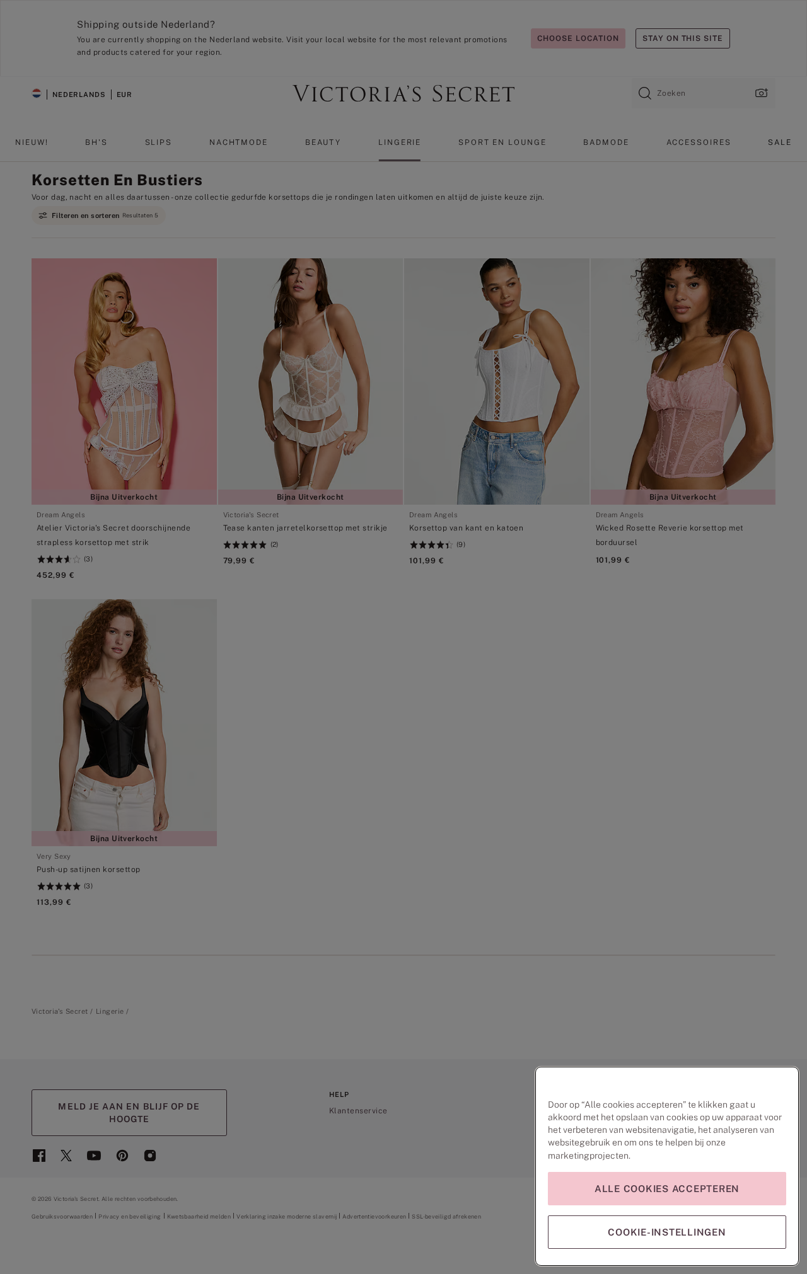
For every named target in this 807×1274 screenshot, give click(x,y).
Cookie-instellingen (667, 1232)
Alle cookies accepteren (667, 1188)
